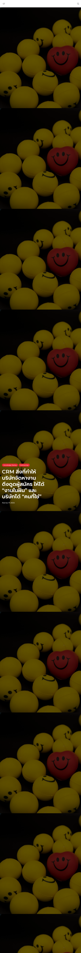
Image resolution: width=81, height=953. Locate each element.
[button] (3, 3)
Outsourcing (24, 465)
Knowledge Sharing (9, 465)
